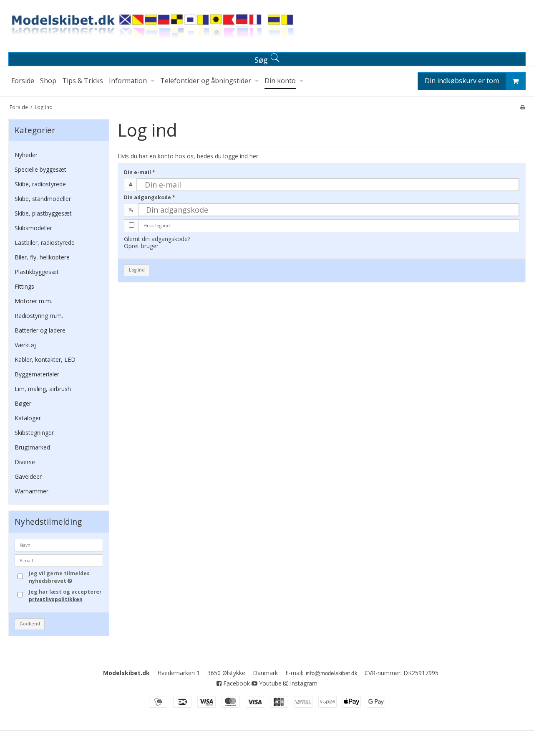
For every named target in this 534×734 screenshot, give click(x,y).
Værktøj (25, 345)
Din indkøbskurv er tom (462, 80)
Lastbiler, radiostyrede (45, 242)
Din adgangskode (149, 197)
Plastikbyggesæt (37, 272)
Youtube (269, 683)
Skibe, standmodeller (43, 199)
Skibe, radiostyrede (40, 184)
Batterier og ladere (40, 330)
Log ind (137, 270)
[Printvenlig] (522, 107)
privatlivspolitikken (56, 599)
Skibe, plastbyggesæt (43, 213)
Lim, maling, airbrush (43, 389)
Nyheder (26, 155)
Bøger (23, 403)
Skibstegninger (34, 433)
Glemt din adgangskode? (157, 239)
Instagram (302, 683)
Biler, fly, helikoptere (42, 257)
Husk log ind (157, 226)
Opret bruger (141, 246)
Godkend (30, 624)
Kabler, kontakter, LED (45, 359)
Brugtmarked (32, 447)
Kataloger (28, 418)
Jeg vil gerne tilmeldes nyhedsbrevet (65, 577)
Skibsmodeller (33, 228)
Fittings (24, 286)
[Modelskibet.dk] (267, 27)
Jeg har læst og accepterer (65, 595)
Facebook (236, 683)
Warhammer (31, 491)
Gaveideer (28, 476)
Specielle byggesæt (40, 169)
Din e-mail (139, 172)
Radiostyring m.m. (39, 316)
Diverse (25, 462)
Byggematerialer (37, 374)
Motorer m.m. (33, 301)
